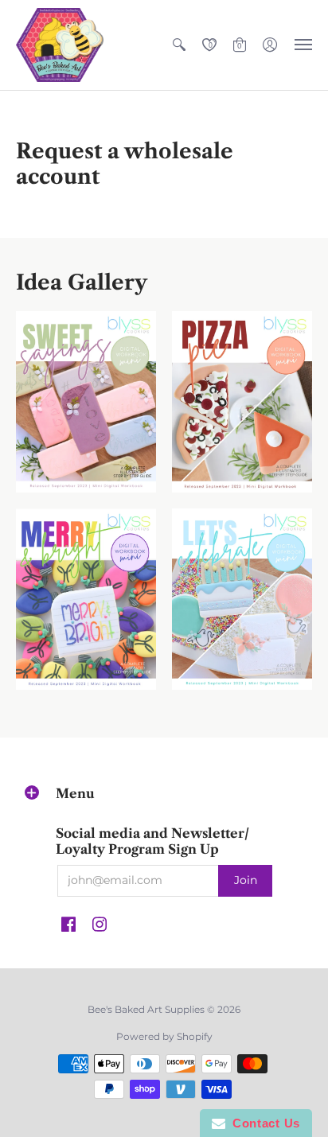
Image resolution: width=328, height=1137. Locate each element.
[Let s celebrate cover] (242, 599)
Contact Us (262, 1123)
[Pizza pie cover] (242, 402)
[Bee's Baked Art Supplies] (59, 45)
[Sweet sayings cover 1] (86, 402)
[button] (179, 45)
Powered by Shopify (164, 1036)
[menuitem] (179, 45)
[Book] (86, 599)
